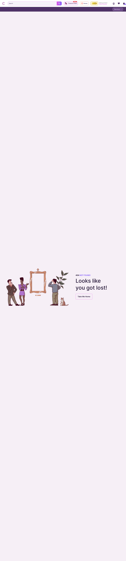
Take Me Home (84, 297)
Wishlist (119, 3)
